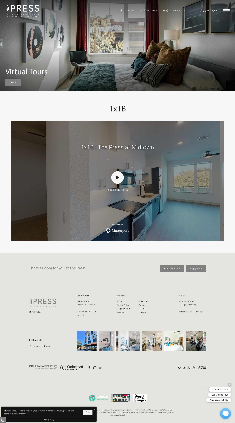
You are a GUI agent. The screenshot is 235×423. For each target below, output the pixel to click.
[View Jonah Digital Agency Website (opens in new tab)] (201, 367)
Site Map (199, 312)
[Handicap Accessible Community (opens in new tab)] (189, 367)
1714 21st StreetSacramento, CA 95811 (86, 303)
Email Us (80, 316)
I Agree (87, 412)
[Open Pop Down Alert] (3, 420)
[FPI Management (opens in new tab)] (43, 367)
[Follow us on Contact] (100, 367)
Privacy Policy (185, 312)
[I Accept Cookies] (94, 410)
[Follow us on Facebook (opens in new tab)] (89, 367)
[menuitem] (125, 301)
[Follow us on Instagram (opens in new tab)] (94, 367)
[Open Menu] (226, 10)
